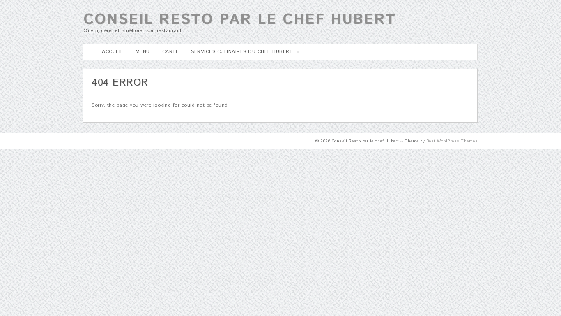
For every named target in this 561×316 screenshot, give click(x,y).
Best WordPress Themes (452, 141)
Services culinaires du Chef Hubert (238, 54)
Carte (170, 51)
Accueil (112, 51)
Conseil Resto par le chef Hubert (239, 19)
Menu (143, 51)
